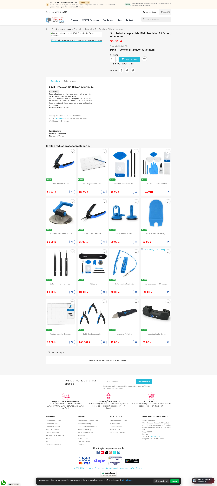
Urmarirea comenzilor (118, 421)
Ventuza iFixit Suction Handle (61, 234)
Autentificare (115, 424)
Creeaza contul (116, 426)
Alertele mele (115, 429)
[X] (106, 452)
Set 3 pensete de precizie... (60, 284)
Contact (129, 20)
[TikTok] (114, 452)
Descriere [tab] (55, 81)
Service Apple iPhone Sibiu (88, 421)
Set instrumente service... (124, 184)
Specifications (55, 131)
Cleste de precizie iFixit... (60, 184)
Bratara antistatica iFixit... (124, 284)
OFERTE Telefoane (90, 20)
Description (54, 91)
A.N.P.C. (49, 438)
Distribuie (121, 70)
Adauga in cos (129, 59)
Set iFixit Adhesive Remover (156, 184)
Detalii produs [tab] (70, 81)
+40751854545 (60, 12)
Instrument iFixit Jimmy (124, 334)
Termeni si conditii (53, 426)
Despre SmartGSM (53, 432)
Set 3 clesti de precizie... (92, 334)
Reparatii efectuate (85, 432)
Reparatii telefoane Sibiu (87, 426)
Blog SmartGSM (84, 441)
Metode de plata (52, 424)
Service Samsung (84, 424)
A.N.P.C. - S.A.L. (51, 441)
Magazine (81, 435)
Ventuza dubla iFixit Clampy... (156, 284)
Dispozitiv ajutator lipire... (156, 334)
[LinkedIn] (118, 452)
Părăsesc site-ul (161, 481)
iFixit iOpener (93, 284)
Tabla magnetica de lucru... (92, 184)
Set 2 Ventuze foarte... (124, 234)
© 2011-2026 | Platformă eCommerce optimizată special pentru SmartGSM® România (108, 468)
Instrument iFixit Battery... (156, 234)
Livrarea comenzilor (53, 421)
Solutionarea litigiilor (53, 444)
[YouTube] (102, 452)
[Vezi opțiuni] (72, 192)
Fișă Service (108, 20)
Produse (74, 20)
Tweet (127, 70)
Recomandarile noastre (55, 435)
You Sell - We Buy (84, 429)
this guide (59, 118)
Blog (119, 20)
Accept (174, 481)
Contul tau (116, 416)
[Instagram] (110, 452)
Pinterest (133, 70)
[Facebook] (98, 452)
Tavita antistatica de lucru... (60, 334)
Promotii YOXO (83, 438)
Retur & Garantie (52, 429)
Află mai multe (127, 480)
